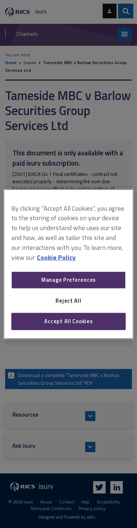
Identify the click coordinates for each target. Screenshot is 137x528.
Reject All (68, 300)
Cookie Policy (56, 257)
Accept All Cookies (68, 321)
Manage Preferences (68, 280)
